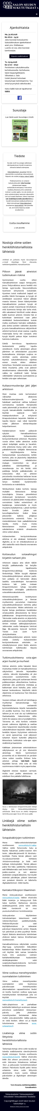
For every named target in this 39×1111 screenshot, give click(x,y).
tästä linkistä (19, 205)
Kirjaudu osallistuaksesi (19, 56)
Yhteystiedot (9, 1096)
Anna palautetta (21, 1096)
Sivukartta (31, 1096)
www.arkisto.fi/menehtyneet (14, 1000)
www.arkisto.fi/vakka (27, 845)
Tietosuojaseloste (26, 1094)
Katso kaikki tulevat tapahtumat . (18, 90)
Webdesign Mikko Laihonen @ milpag (19, 1106)
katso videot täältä (27, 176)
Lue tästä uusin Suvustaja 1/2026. (19, 117)
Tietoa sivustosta (11, 1094)
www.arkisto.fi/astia (10, 898)
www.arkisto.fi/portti (11, 1057)
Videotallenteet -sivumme (17, 172)
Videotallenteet (25, 203)
